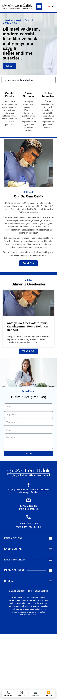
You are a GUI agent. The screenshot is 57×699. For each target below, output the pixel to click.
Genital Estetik (9, 95)
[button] (39, 6)
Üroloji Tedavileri (48, 95)
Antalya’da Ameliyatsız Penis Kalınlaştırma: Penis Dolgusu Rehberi (27, 326)
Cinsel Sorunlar (28, 95)
